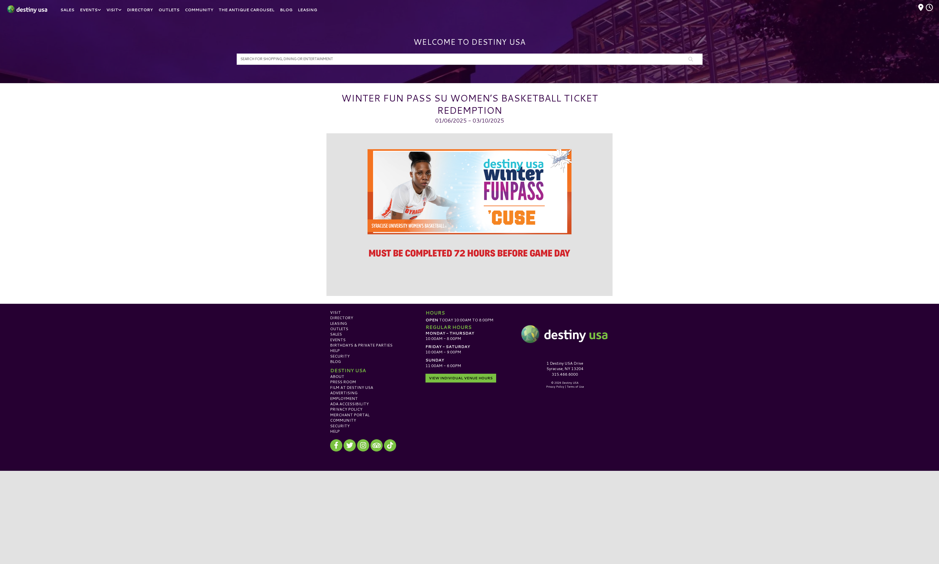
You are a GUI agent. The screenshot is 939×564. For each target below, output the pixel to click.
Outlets (339, 328)
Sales (336, 334)
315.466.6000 (565, 374)
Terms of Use (575, 387)
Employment (344, 398)
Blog (335, 361)
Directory (341, 317)
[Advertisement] (469, 505)
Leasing (338, 323)
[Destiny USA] (565, 334)
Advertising (344, 392)
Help (335, 350)
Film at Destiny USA (351, 387)
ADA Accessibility (349, 403)
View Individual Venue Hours (461, 378)
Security (340, 356)
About (337, 376)
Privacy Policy (346, 409)
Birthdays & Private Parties (361, 345)
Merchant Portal (349, 414)
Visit (335, 312)
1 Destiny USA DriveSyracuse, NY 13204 (565, 365)
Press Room (343, 381)
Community (343, 420)
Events (338, 339)
